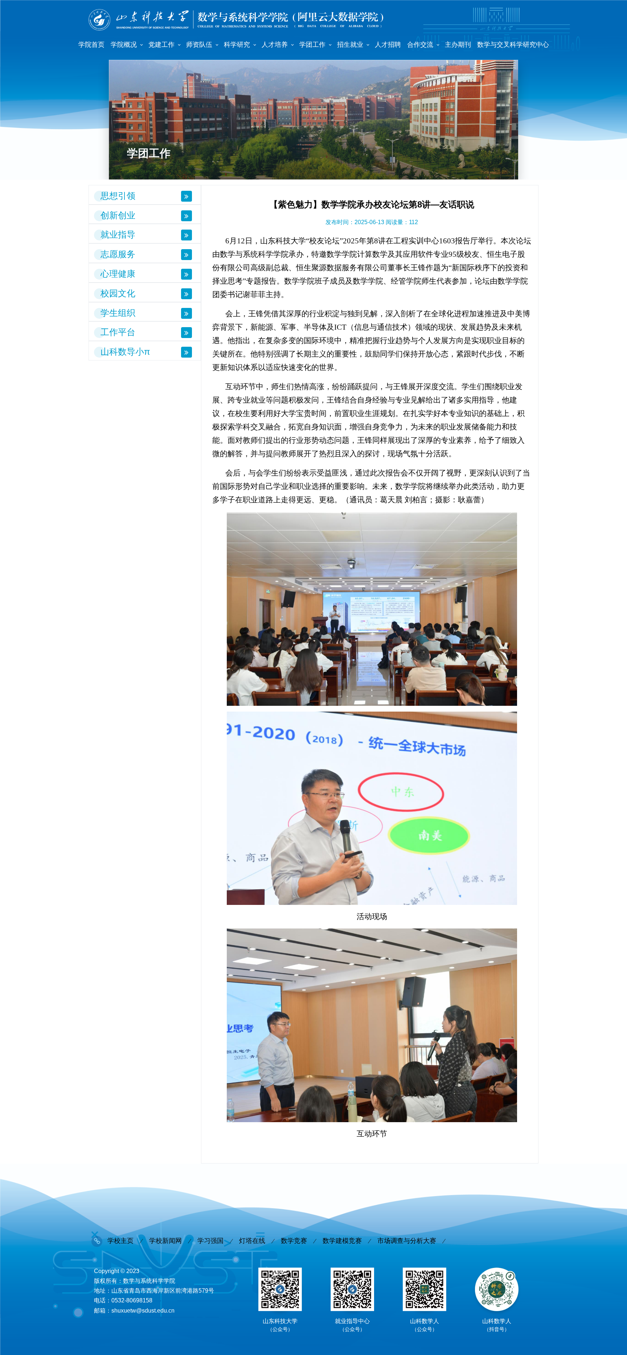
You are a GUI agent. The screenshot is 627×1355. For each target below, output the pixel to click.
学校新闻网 (165, 1240)
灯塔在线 (252, 1240)
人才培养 (275, 44)
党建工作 (161, 44)
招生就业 (350, 44)
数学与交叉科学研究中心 (513, 44)
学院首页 (91, 44)
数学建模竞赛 (342, 1240)
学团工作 (312, 44)
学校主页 (120, 1240)
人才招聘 (388, 44)
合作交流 (420, 44)
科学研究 (237, 44)
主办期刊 (458, 44)
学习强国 (210, 1240)
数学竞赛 (294, 1240)
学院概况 (124, 44)
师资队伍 (199, 44)
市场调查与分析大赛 (406, 1240)
